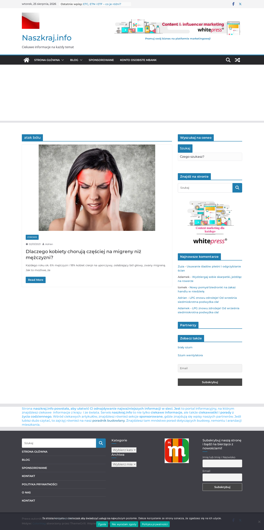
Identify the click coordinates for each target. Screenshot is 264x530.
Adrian (49, 244)
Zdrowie (32, 237)
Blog (74, 60)
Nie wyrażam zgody (124, 524)
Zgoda (102, 524)
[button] (62, 60)
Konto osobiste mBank (138, 60)
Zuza (181, 266)
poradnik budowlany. (108, 420)
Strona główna (47, 60)
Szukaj (185, 148)
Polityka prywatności (155, 524)
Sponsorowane (101, 60)
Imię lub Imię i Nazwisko (219, 457)
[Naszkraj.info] (26, 60)
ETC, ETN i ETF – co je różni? (102, 4)
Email (206, 471)
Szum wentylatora (190, 355)
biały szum (185, 347)
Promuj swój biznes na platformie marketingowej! (178, 38)
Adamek (184, 308)
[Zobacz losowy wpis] (237, 60)
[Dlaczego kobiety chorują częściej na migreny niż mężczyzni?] (97, 188)
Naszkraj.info (47, 37)
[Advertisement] (132, 94)
